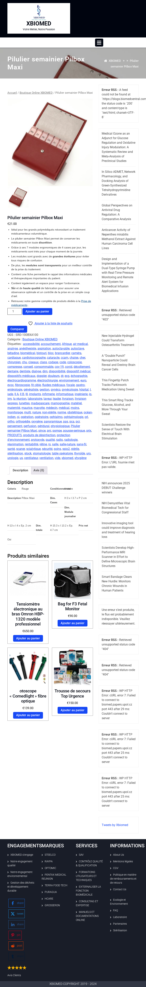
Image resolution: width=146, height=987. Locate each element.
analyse (12, 348)
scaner (20, 449)
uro (88, 453)
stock (28, 453)
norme (61, 412)
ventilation (46, 458)
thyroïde (79, 453)
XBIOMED (38, 23)
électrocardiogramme (21, 380)
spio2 (66, 449)
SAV (81, 854)
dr (62, 376)
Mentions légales (123, 861)
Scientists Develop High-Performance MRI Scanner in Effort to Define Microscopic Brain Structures (118, 557)
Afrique (67, 344)
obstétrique (74, 412)
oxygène (37, 421)
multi (27, 412)
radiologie (71, 440)
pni (49, 430)
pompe (57, 430)
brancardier (62, 353)
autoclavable (61, 348)
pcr (78, 421)
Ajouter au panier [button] (28, 638)
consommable (43, 367)
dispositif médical (78, 371)
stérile (75, 449)
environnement (69, 380)
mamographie (60, 403)
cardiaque (14, 357)
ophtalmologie (73, 417)
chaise (74, 357)
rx (49, 444)
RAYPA (49, 861)
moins (75, 408)
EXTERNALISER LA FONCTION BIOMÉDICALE (88, 890)
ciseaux (33, 362)
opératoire (41, 417)
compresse (14, 367)
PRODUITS (14, 435)
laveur (48, 398)
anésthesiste (27, 348)
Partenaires (120, 923)
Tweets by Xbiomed (115, 825)
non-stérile (49, 412)
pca (71, 421)
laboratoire (35, 398)
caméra (76, 353)
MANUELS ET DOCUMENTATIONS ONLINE (87, 915)
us (21, 458)
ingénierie (81, 394)
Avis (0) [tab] (38, 470)
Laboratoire (120, 917)
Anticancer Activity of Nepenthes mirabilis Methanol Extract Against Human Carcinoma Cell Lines (119, 239)
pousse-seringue (74, 430)
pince (42, 430)
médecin (51, 408)
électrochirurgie (47, 380)
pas (65, 421)
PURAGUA (51, 891)
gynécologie (70, 389)
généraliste (31, 389)
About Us (118, 854)
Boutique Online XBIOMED (36, 92)
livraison (68, 398)
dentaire (12, 371)
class (43, 362)
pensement (14, 426)
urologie (12, 458)
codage (53, 362)
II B (22, 394)
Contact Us (119, 889)
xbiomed (67, 458)
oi (18, 417)
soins (57, 449)
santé (11, 449)
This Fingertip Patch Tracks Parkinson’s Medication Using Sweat (118, 384)
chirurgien (14, 362)
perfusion (30, 426)
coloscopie (74, 362)
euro (83, 380)
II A (16, 394)
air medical (80, 344)
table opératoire (62, 453)
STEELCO (50, 854)
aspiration (44, 348)
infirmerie (48, 394)
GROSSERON (52, 905)
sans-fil (81, 444)
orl (86, 417)
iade (10, 394)
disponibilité (57, 371)
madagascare (40, 403)
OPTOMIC (50, 868)
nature (36, 412)
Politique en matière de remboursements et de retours (123, 878)
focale (70, 385)
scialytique (33, 449)
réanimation (15, 444)
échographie (79, 376)
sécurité (47, 449)
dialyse (36, 371)
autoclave (77, 348)
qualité (50, 440)
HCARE (49, 898)
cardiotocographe (34, 357)
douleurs (54, 376)
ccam (64, 357)
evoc (10, 385)
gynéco (55, 389)
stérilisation (15, 453)
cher (82, 357)
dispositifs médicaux (21, 376)
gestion (44, 389)
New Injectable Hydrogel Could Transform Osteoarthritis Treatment (118, 340)
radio (59, 440)
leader (57, 398)
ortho (10, 421)
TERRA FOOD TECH (56, 885)
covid (68, 367)
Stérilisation (120, 930)
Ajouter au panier (37, 311)
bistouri (41, 353)
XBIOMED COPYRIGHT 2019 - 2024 (73, 984)
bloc (51, 353)
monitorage (15, 412)
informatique (64, 394)
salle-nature (67, 444)
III (26, 394)
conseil (28, 367)
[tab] (99, 43)
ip (90, 394)
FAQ (115, 910)
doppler (42, 376)
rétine (43, 444)
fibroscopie (22, 385)
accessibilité (31, 344)
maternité (13, 408)
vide (57, 458)
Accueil (12, 92)
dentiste (25, 371)
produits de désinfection (39, 435)
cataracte (53, 357)
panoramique (53, 421)
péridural (43, 426)
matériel (76, 403)
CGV (115, 868)
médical (64, 408)
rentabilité (31, 444)
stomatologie (42, 453)
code (63, 362)
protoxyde (37, 440)
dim (45, 371)
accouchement (51, 344)
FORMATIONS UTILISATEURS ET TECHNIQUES (86, 876)
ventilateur (31, 458)
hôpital (84, 389)
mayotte (39, 408)
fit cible (36, 385)
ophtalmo (56, 417)
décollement (82, 367)
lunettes (24, 403)
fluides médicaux (53, 385)
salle (55, 444)
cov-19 (59, 367)
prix (88, 430)
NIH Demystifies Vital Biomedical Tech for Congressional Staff (116, 507)
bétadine (13, 353)
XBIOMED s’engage (21, 854)
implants (35, 394)
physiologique (60, 426)
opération (27, 417)
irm (9, 398)
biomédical (27, 353)
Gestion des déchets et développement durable (20, 886)
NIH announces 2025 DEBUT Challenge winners (116, 487)
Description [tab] (20, 470)
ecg (67, 376)
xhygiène (80, 458)
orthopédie (23, 421)
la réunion (19, 398)
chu (24, 362)
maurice (26, 408)
